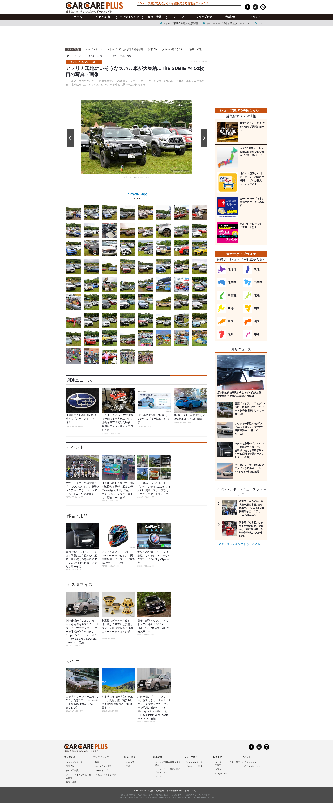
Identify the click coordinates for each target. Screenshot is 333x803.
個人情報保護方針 (174, 790)
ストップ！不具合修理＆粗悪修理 (125, 49)
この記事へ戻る (137, 196)
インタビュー (221, 773)
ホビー (73, 660)
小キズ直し (131, 762)
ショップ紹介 (204, 17)
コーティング (101, 770)
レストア (178, 17)
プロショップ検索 (194, 766)
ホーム (78, 17)
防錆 (128, 766)
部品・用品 (77, 515)
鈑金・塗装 (154, 17)
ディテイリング (129, 17)
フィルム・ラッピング (105, 774)
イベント (255, 17)
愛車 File (152, 49)
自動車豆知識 (194, 49)
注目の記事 (103, 17)
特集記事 (230, 17)
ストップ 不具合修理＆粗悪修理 (180, 23)
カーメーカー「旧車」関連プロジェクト (227, 23)
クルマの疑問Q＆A (172, 49)
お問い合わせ (190, 790)
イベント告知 (250, 762)
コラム (261, 23)
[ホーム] (68, 56)
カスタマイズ (80, 584)
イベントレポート (252, 766)
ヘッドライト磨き (103, 766)
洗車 (97, 762)
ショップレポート (93, 49)
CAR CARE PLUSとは (143, 790)
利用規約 (160, 790)
